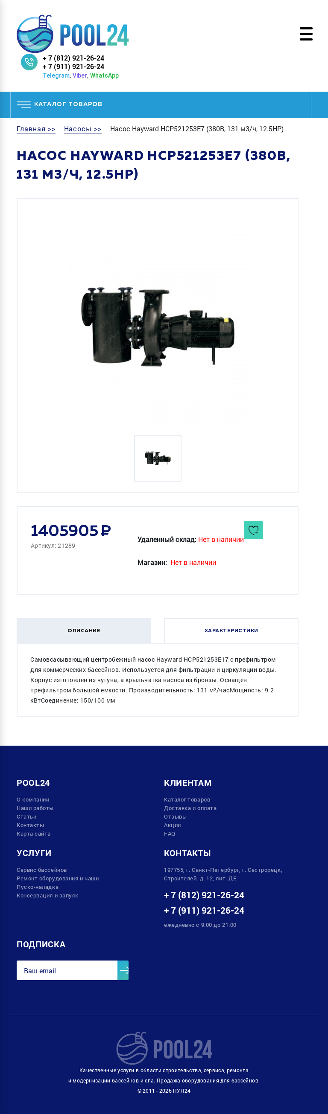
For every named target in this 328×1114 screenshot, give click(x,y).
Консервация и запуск (48, 895)
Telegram (56, 75)
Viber (80, 75)
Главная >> (36, 128)
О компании (33, 799)
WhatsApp (104, 75)
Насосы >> (83, 128)
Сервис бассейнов (42, 870)
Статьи (26, 816)
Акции (172, 825)
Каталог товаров (187, 799)
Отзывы (175, 816)
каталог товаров (68, 104)
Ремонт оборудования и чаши (58, 878)
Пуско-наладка (38, 887)
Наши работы (35, 808)
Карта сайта (34, 833)
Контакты (30, 825)
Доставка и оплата (190, 808)
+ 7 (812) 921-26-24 (73, 57)
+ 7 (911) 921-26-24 (73, 66)
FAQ (170, 833)
